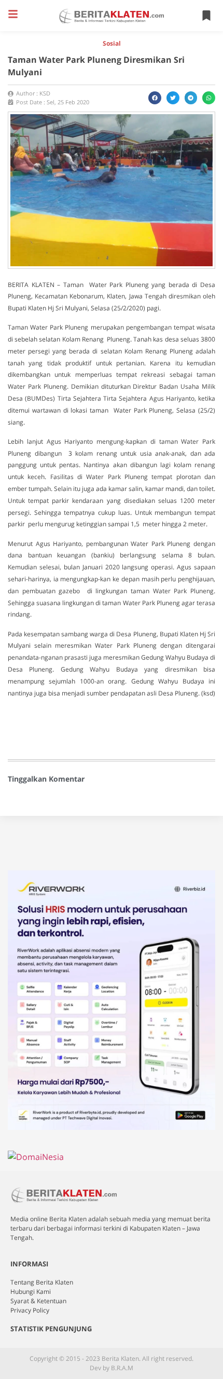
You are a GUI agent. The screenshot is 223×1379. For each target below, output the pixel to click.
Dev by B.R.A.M (111, 1367)
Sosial (112, 43)
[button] (13, 14)
